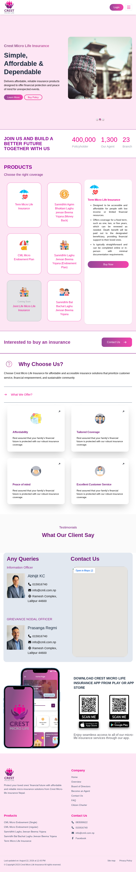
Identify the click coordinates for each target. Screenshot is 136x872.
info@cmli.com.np (44, 590)
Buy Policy (33, 97)
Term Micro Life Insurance (17, 841)
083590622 (82, 822)
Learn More (13, 97)
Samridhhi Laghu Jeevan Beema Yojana (25, 831)
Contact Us (113, 342)
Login (116, 7)
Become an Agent (80, 791)
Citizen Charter (79, 805)
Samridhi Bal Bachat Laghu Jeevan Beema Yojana (30, 836)
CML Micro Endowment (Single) (20, 822)
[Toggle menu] (128, 7)
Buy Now (108, 264)
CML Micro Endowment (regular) (21, 827)
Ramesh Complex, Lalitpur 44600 (42, 599)
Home (74, 777)
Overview (76, 781)
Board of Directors (80, 786)
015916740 (39, 584)
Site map (111, 861)
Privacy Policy (125, 861)
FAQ (73, 800)
